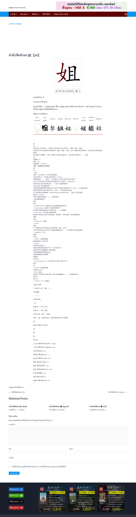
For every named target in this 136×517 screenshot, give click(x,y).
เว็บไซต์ (11, 458)
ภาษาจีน (13, 14)
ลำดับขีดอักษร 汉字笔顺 (15, 24)
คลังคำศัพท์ (45, 14)
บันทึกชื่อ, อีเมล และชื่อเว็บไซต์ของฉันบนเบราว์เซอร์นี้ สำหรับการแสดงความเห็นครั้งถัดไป (39, 467)
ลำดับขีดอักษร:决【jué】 (18, 406)
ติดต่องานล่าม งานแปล (61, 14)
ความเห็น (12, 424)
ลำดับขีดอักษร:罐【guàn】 (59, 406)
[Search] (125, 14)
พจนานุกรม (23, 14)
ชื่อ (10, 449)
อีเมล (71, 449)
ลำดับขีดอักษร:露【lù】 (98, 406)
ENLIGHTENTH (19, 5)
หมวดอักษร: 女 (19, 387)
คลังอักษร (35, 14)
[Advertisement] (68, 39)
